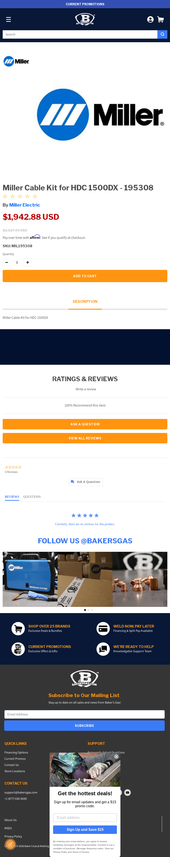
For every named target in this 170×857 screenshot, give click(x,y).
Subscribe (84, 725)
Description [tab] (85, 301)
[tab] (85, 482)
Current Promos (15, 759)
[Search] (162, 34)
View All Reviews (85, 438)
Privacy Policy (13, 836)
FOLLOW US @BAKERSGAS (85, 540)
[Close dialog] (116, 756)
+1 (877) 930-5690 (15, 799)
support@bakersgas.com (20, 792)
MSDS (8, 828)
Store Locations (14, 771)
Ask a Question (85, 424)
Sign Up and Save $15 (85, 829)
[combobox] (80, 34)
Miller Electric (24, 205)
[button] (160, 19)
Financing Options (16, 752)
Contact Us (11, 765)
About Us (10, 820)
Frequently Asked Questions (106, 752)
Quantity (8, 254)
